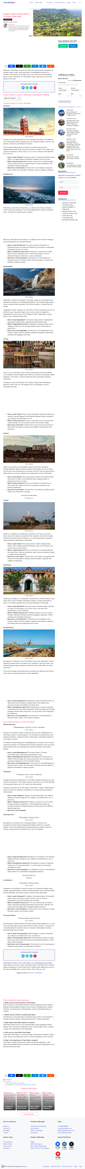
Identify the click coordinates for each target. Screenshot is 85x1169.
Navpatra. (24, 1166)
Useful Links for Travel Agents (40, 1148)
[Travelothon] (9, 2)
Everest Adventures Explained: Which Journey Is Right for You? (73, 113)
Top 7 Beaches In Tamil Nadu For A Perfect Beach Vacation (20, 1084)
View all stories (29, 1114)
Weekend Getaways (68, 220)
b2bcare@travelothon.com (66, 1130)
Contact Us (6, 1128)
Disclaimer (6, 1148)
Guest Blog (34, 1132)
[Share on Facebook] (11, 66)
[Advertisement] (29, 51)
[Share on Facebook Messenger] (42, 66)
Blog (74, 2)
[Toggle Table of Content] (18, 98)
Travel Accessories (59, 2)
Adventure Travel (67, 203)
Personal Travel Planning (38, 1126)
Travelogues (66, 217)
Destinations (7, 19)
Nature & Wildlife (67, 207)
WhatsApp (63, 46)
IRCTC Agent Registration (39, 1146)
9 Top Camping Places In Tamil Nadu (15, 1083)
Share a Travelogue (37, 1130)
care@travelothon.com (65, 1128)
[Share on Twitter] (19, 66)
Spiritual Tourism (67, 211)
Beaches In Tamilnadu (35, 973)
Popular (64, 209)
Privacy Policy (7, 1142)
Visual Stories (35, 1128)
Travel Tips (49, 2)
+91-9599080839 (63, 1126)
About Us (6, 1126)
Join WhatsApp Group (64, 1132)
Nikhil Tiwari (11, 24)
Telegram (73, 46)
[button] (80, 2)
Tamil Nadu (8, 1081)
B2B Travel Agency (36, 1144)
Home (31, 2)
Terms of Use (7, 1146)
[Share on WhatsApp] (27, 66)
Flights (69, 2)
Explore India (38, 2)
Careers (5, 1132)
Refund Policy (7, 1144)
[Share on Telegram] (35, 66)
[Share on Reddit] (50, 66)
